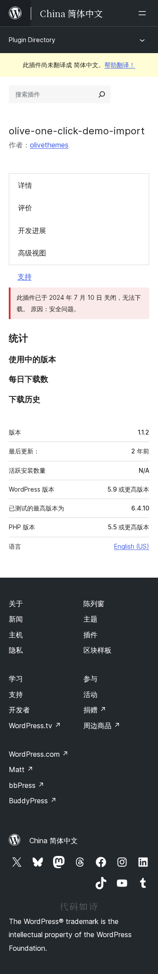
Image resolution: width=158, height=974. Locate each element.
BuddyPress (33, 800)
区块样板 (97, 650)
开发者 (19, 709)
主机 (16, 634)
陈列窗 (93, 603)
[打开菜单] (144, 13)
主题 (90, 619)
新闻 (16, 619)
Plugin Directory (32, 39)
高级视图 (32, 252)
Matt (21, 769)
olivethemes (49, 144)
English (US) (131, 546)
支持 (25, 276)
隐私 (16, 650)
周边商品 (101, 725)
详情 (25, 185)
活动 (90, 694)
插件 (90, 634)
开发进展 (32, 230)
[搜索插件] (102, 94)
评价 (25, 207)
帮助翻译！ (119, 64)
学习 (16, 678)
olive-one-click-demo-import (77, 131)
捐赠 (94, 709)
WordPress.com (38, 754)
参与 (90, 678)
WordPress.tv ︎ (35, 725)
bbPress (26, 785)
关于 (16, 603)
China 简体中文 (53, 840)
